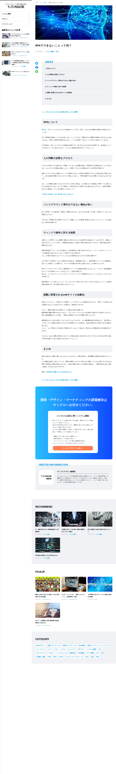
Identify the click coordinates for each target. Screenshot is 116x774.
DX (100, 649)
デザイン (52, 653)
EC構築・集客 (40, 657)
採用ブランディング (70, 645)
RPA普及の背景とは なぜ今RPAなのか (59, 372)
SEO (87, 657)
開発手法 (73, 653)
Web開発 (81, 653)
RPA (57, 51)
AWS (55, 657)
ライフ (49, 649)
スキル (63, 649)
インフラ (106, 645)
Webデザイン (40, 645)
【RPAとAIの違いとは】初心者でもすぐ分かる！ (58, 194)
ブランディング (41, 653)
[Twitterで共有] (36, 63)
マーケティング (62, 653)
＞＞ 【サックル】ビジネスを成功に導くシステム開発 (60, 112)
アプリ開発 (90, 653)
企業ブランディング (54, 645)
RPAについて (51, 68)
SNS (97, 657)
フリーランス (40, 649)
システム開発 (43, 2)
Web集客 (82, 645)
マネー (56, 649)
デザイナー (81, 649)
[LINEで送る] (36, 71)
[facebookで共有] (36, 67)
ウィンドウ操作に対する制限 (56, 86)
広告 (92, 657)
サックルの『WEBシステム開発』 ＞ (73, 448)
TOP (36, 2)
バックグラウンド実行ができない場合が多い (62, 80)
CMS (49, 657)
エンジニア (71, 649)
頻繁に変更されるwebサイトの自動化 (59, 92)
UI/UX (61, 657)
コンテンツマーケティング (74, 657)
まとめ (49, 98)
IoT (97, 653)
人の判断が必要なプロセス (56, 74)
